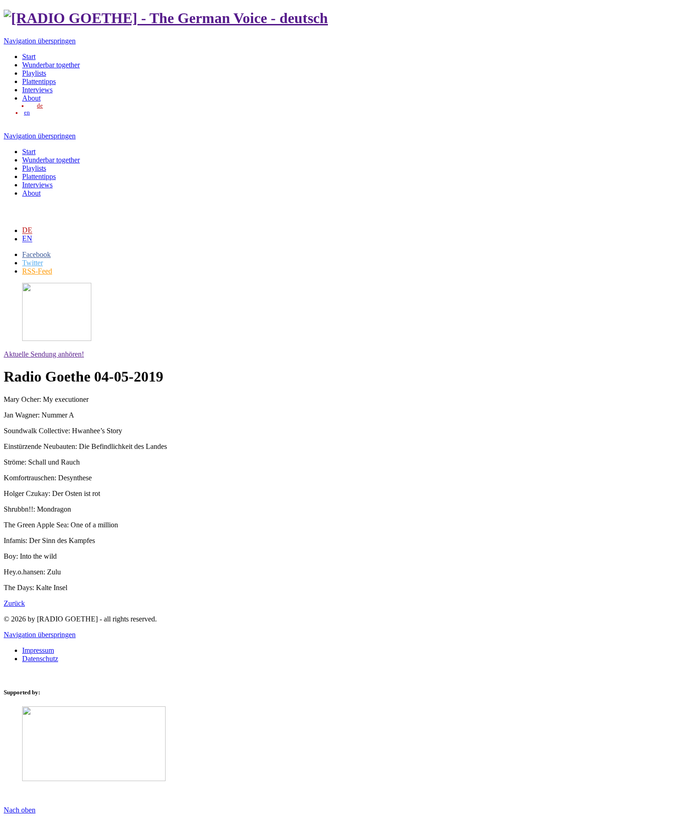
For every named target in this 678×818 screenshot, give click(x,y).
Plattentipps (39, 81)
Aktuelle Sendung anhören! (44, 354)
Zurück (14, 603)
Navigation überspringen (40, 41)
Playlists (34, 73)
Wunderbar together (51, 65)
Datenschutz (40, 659)
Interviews (37, 90)
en (27, 112)
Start (29, 56)
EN (27, 238)
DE (27, 230)
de (40, 105)
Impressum (38, 650)
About (31, 98)
